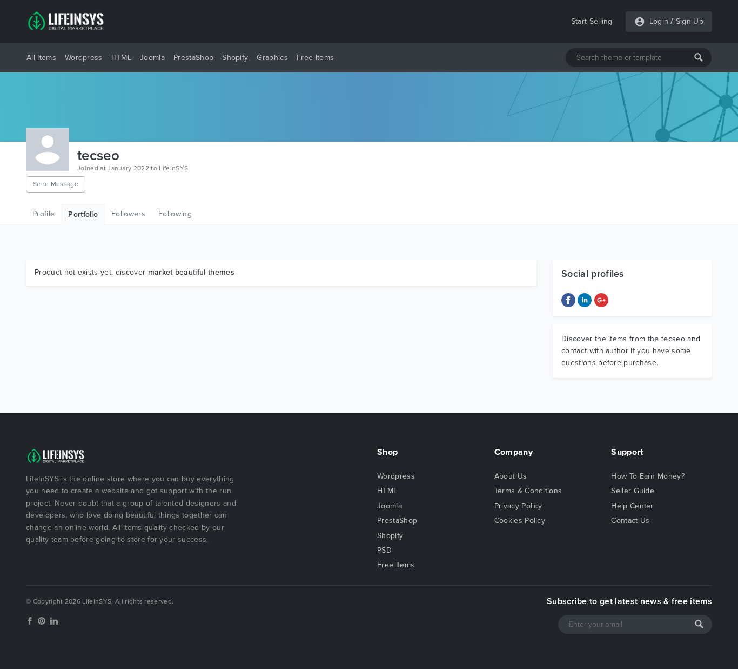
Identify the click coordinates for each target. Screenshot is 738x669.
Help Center (632, 506)
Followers (128, 213)
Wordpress (84, 57)
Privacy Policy (518, 506)
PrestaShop (193, 57)
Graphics (272, 57)
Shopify (235, 57)
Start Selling (592, 21)
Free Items (315, 57)
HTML (121, 57)
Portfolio (83, 214)
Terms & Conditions (528, 490)
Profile (43, 213)
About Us (510, 476)
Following (175, 213)
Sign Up (689, 21)
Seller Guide (632, 490)
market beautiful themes (191, 272)
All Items (41, 57)
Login (659, 21)
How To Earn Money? (648, 476)
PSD (384, 550)
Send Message (55, 184)
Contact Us (630, 520)
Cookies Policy (519, 520)
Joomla (152, 57)
